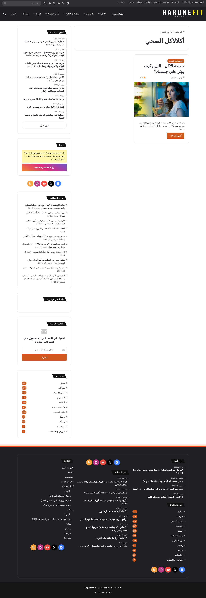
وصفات (25, 13)
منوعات (61, 388)
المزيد (13, 13)
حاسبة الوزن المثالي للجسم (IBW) (56, 500)
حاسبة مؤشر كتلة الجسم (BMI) (57, 505)
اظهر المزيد (44, 125)
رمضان (62, 417)
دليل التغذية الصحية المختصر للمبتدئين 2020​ (51, 519)
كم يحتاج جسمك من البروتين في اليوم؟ (47, 267)
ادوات (38, 13)
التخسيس (89, 13)
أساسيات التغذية (176, 61)
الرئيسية (175, 2)
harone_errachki (43, 167)
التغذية (103, 13)
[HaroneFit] (183, 14)
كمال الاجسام (53, 13)
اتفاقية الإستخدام (144, 2)
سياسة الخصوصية (161, 2)
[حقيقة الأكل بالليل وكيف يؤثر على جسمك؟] (161, 99)
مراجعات (61, 426)
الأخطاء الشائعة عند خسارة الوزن (50, 228)
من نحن (131, 2)
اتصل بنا (121, 2)
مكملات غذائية (72, 13)
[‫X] (51, 184)
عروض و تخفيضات (57, 431)
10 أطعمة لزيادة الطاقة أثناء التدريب (49, 252)
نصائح (62, 383)
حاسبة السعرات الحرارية (60, 495)
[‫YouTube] (44, 184)
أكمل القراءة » (175, 135)
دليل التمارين (118, 13)
